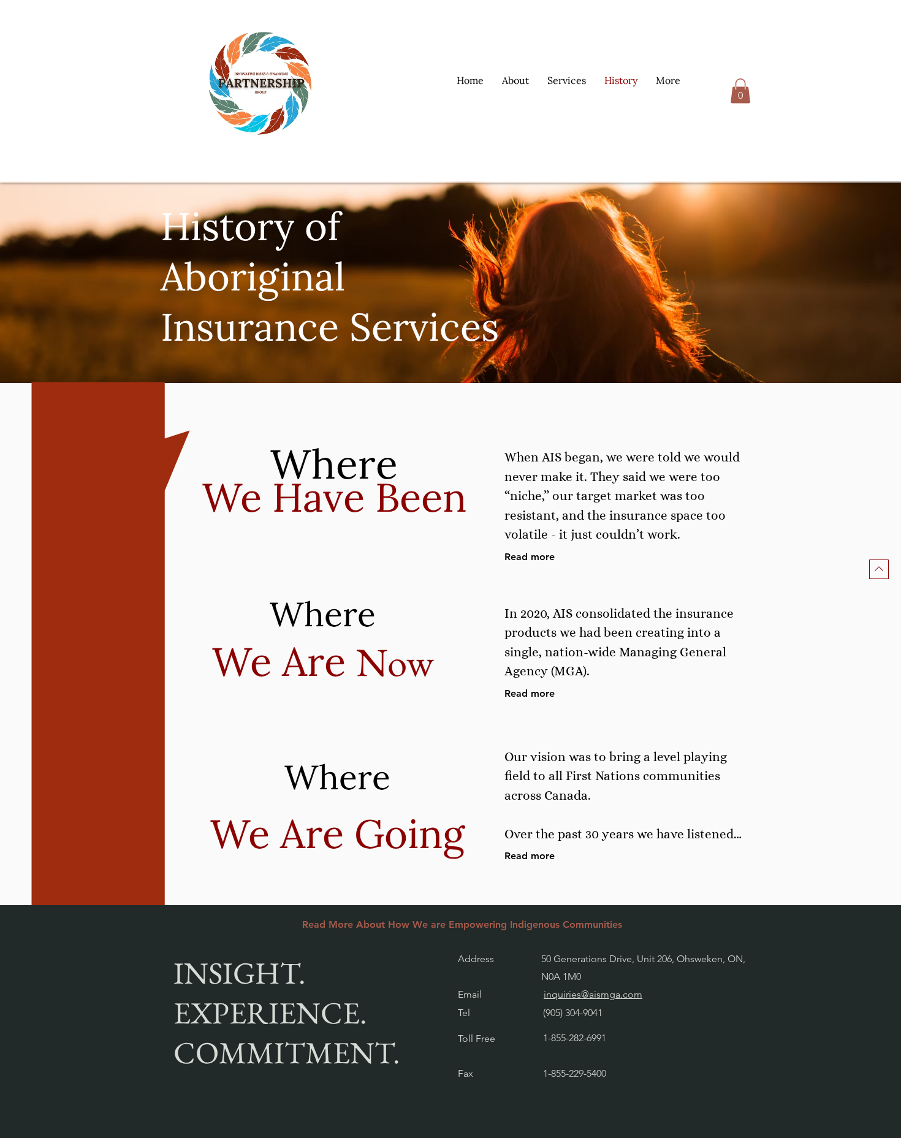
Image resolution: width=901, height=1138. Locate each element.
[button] (566, 80)
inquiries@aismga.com (593, 994)
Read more (529, 557)
